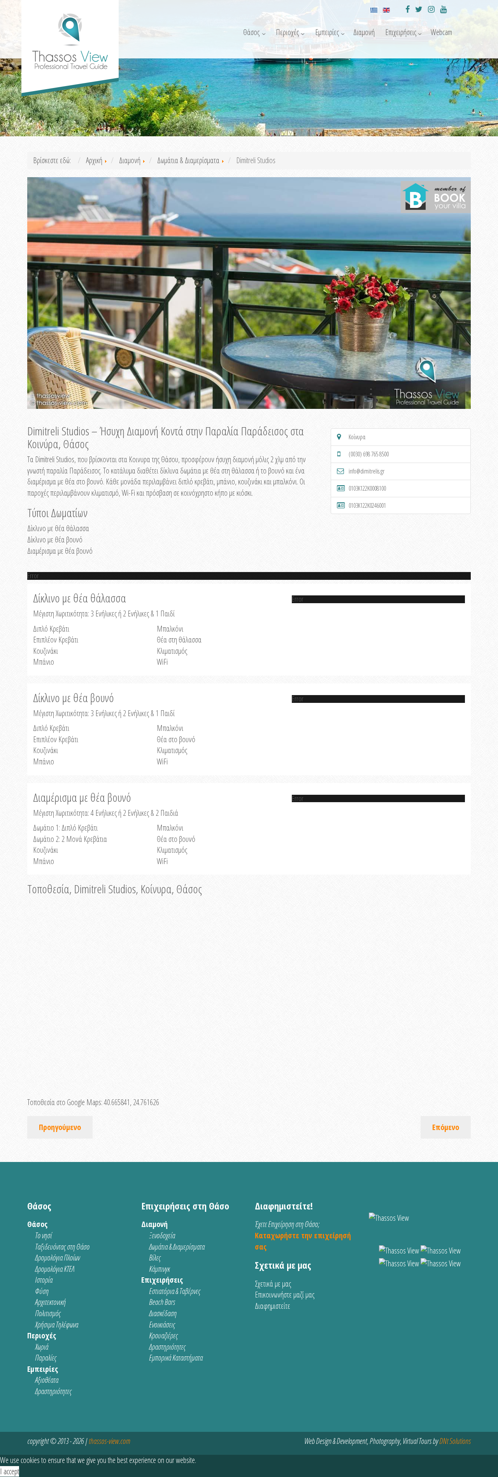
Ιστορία (44, 1280)
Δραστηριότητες (53, 1391)
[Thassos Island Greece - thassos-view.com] (70, 38)
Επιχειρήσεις (400, 32)
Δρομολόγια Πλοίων (57, 1257)
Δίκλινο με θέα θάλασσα (58, 528)
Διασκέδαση (163, 1313)
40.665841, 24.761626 (131, 1102)
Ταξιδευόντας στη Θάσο (62, 1246)
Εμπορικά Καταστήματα (176, 1357)
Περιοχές (287, 32)
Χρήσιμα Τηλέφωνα (56, 1324)
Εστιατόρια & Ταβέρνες (174, 1291)
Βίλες (155, 1257)
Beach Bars (162, 1302)
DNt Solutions (455, 1441)
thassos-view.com (109, 1441)
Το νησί (43, 1235)
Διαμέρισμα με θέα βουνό (60, 551)
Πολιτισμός (48, 1313)
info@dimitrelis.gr (366, 471)
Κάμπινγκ (159, 1269)
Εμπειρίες (327, 32)
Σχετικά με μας (273, 1283)
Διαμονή (364, 32)
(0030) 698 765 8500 (369, 454)
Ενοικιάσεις (162, 1324)
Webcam (441, 32)
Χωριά (41, 1346)
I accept (9, 1471)
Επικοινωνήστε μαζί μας (284, 1294)
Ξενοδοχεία (162, 1235)
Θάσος (251, 32)
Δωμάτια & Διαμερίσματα (177, 1246)
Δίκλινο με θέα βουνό (54, 539)
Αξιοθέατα (46, 1380)
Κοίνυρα (357, 437)
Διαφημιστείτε (272, 1306)
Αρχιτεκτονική (50, 1302)
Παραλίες (45, 1357)
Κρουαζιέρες (163, 1335)
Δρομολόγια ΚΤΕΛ (54, 1269)
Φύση (42, 1291)
